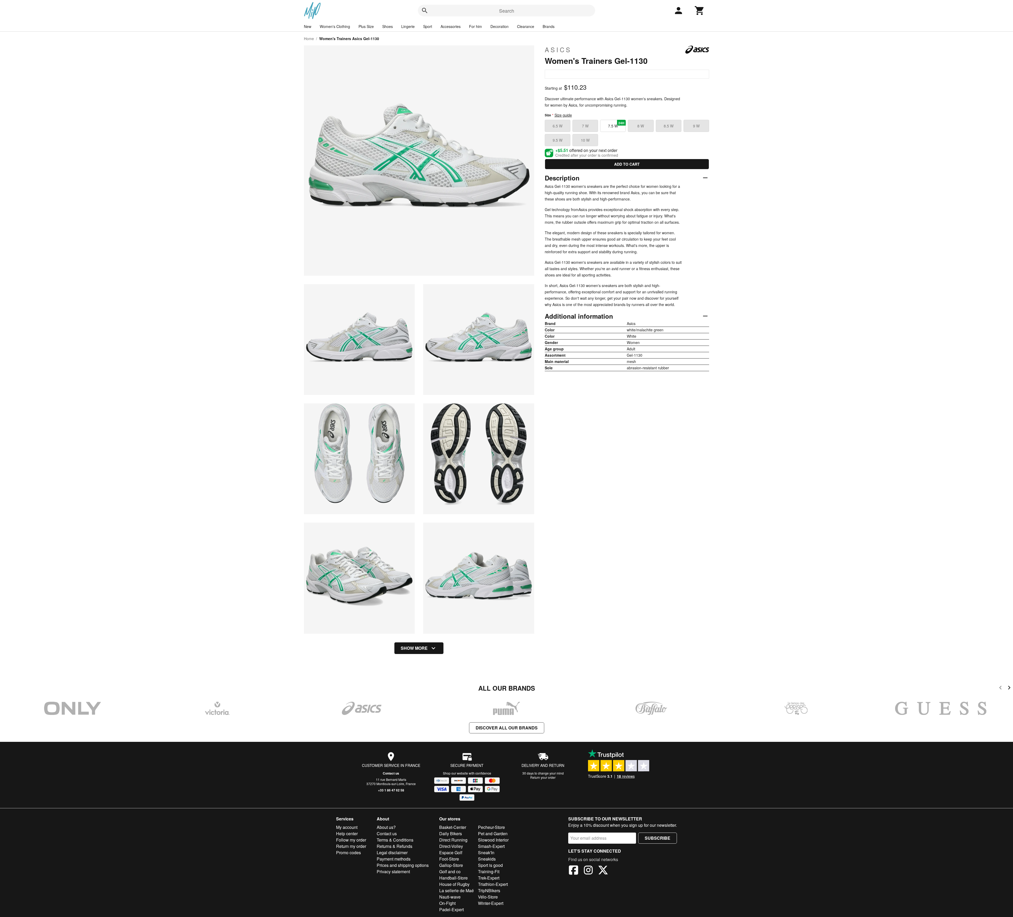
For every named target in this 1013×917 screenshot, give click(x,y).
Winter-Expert (490, 903)
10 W (585, 140)
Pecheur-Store (491, 827)
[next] (1009, 688)
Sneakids (487, 859)
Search (506, 10)
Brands (549, 26)
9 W (696, 125)
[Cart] (699, 10)
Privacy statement (393, 871)
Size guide (563, 115)
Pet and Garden (493, 833)
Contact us (391, 773)
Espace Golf (450, 852)
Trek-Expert (488, 878)
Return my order (351, 846)
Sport (427, 26)
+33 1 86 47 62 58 (391, 790)
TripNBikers (489, 890)
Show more (414, 648)
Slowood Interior (493, 840)
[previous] (1000, 688)
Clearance (525, 26)
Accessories (451, 26)
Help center (347, 833)
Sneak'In (486, 852)
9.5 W (557, 140)
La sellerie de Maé (456, 890)
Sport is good (490, 865)
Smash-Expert (491, 846)
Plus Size (366, 26)
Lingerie (408, 26)
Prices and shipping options (403, 865)
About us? (386, 827)
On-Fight (447, 903)
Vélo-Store (488, 897)
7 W (585, 125)
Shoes (387, 26)
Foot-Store (449, 859)
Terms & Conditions (395, 840)
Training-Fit (488, 871)
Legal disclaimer (392, 852)
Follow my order (351, 840)
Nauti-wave (450, 897)
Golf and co (450, 871)
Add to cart (627, 164)
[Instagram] (588, 871)
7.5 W (616, 124)
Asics (558, 49)
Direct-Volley (451, 846)
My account (346, 827)
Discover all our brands (507, 728)
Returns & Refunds (394, 846)
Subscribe (657, 838)
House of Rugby (454, 884)
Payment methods (393, 859)
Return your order (543, 777)
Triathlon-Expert (493, 884)
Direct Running (453, 840)
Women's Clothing (335, 26)
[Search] (424, 10)
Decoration (499, 26)
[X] (603, 871)
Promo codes (348, 852)
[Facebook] (573, 871)
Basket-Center (452, 827)
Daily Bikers (450, 833)
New (307, 26)
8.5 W (668, 125)
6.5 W (557, 125)
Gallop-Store (451, 865)
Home (309, 38)
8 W (640, 125)
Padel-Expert (451, 909)
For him (475, 26)
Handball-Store (453, 878)
